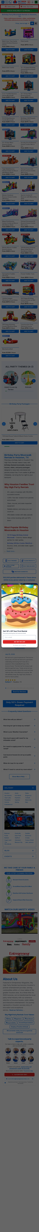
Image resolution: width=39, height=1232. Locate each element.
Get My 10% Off (19, 642)
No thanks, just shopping (19, 645)
